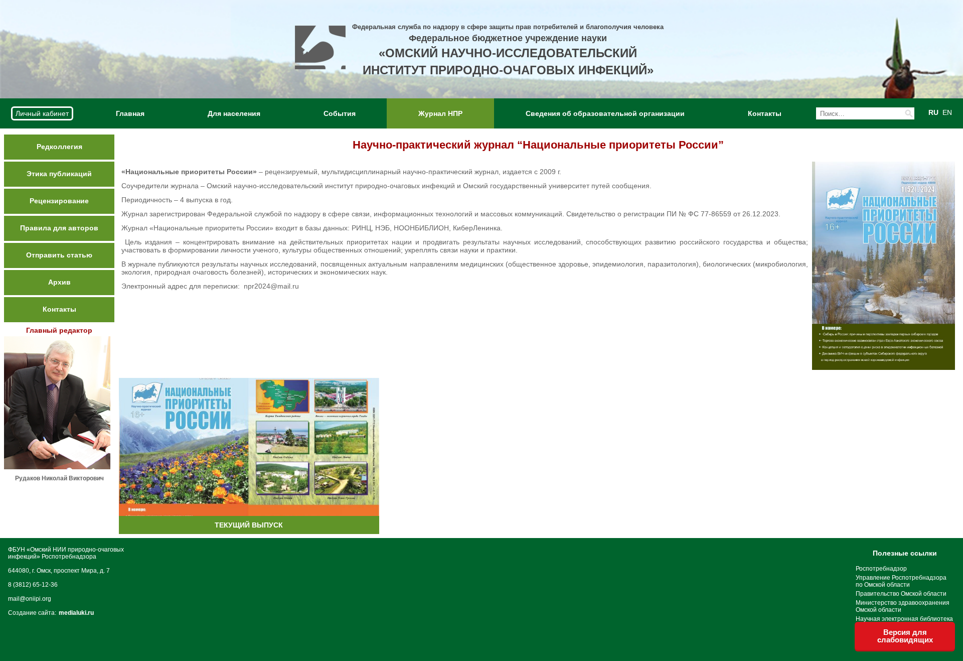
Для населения (234, 113)
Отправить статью (59, 255)
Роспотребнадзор (881, 568)
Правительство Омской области (901, 593)
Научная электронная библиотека (904, 618)
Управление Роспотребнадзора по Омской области (901, 581)
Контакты (764, 113)
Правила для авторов (59, 228)
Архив (59, 282)
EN (947, 112)
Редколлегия (59, 147)
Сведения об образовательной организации (605, 113)
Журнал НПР (440, 113)
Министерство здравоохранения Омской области (902, 606)
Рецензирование (59, 201)
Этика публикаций (59, 174)
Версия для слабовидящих (905, 636)
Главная (130, 113)
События (340, 113)
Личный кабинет (42, 113)
